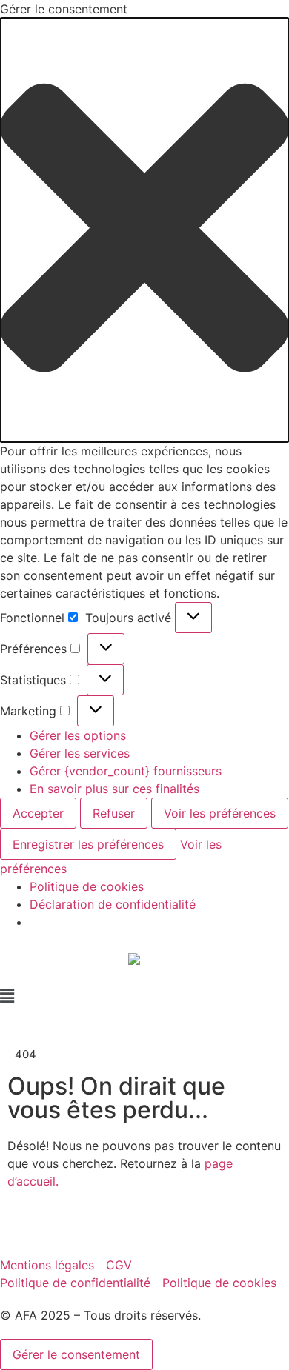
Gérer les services (80, 753)
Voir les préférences (220, 813)
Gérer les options (78, 735)
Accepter (38, 813)
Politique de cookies (87, 886)
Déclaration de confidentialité (113, 904)
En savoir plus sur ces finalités (114, 788)
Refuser (114, 813)
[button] (144, 230)
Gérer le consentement (76, 1354)
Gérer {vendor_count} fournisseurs (126, 770)
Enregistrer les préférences (88, 844)
